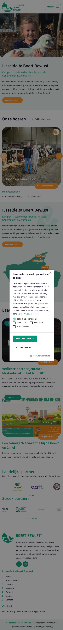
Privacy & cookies (31, 313)
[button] (31, 355)
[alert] (31, 315)
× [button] (50, 273)
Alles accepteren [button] (25, 338)
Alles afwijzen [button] (23, 347)
